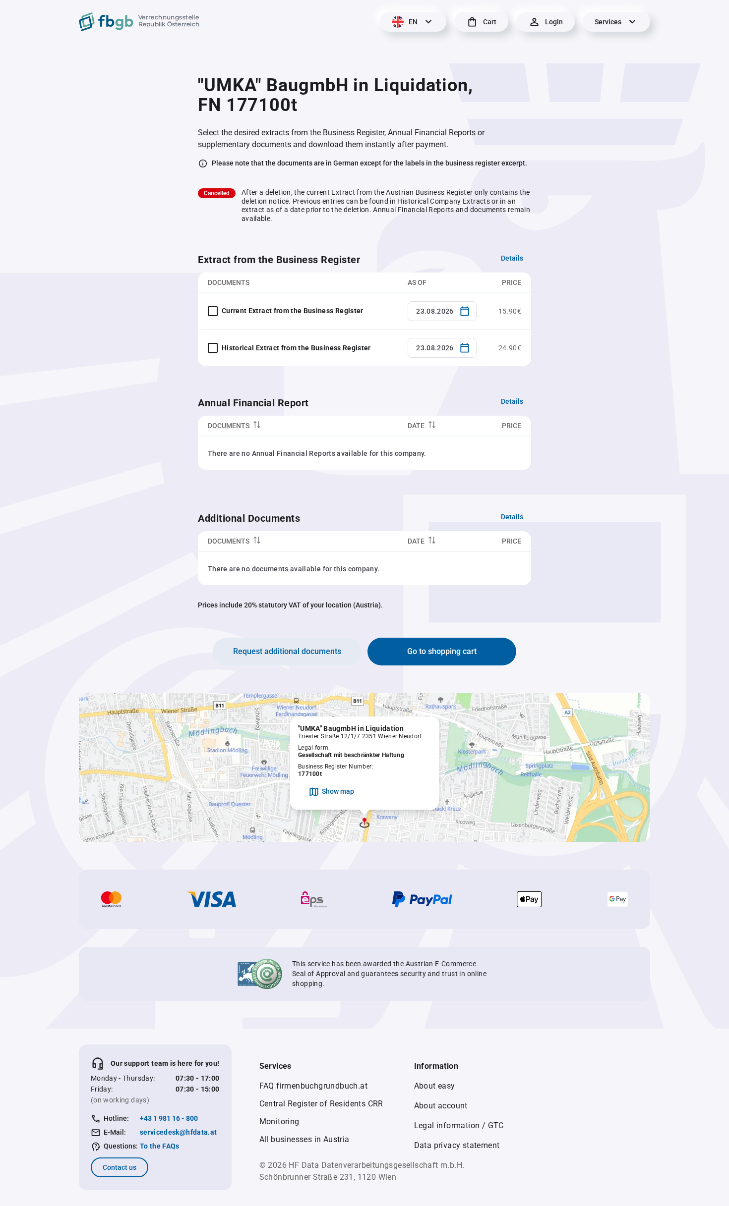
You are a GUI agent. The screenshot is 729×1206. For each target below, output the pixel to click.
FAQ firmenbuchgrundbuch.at (313, 1086)
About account (441, 1105)
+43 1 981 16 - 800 (169, 1118)
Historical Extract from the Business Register (296, 348)
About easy (434, 1086)
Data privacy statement (457, 1145)
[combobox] (442, 311)
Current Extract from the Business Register (293, 311)
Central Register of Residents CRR (321, 1103)
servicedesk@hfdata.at (178, 1132)
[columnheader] (298, 426)
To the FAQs (160, 1146)
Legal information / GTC (459, 1125)
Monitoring (279, 1121)
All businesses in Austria (304, 1139)
